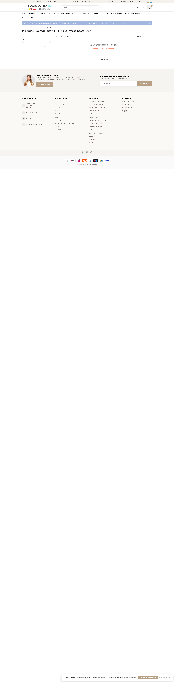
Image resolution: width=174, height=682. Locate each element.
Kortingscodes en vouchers (98, 120)
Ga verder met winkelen (103, 49)
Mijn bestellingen (127, 104)
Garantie (91, 143)
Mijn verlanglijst (127, 107)
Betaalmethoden (94, 111)
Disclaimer (92, 130)
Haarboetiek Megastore (96, 101)
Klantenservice (44, 84)
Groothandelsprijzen (95, 127)
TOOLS (55, 13)
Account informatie (128, 101)
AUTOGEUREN (27, 17)
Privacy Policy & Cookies (97, 133)
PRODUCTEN (43, 13)
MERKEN (32, 13)
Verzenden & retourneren (97, 107)
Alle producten (127, 114)
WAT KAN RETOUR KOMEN (97, 123)
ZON (83, 13)
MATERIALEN (93, 13)
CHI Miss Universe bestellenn (44, 27)
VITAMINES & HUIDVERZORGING (115, 13)
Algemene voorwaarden (96, 104)
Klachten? (92, 139)
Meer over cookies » (165, 677)
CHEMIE (75, 13)
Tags (30, 27)
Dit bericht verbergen (148, 677)
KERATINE (135, 13)
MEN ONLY (65, 13)
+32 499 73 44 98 (31, 113)
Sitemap (91, 136)
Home (24, 13)
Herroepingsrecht (94, 117)
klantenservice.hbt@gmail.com (36, 124)
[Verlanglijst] (143, 7)
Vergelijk (124, 111)
